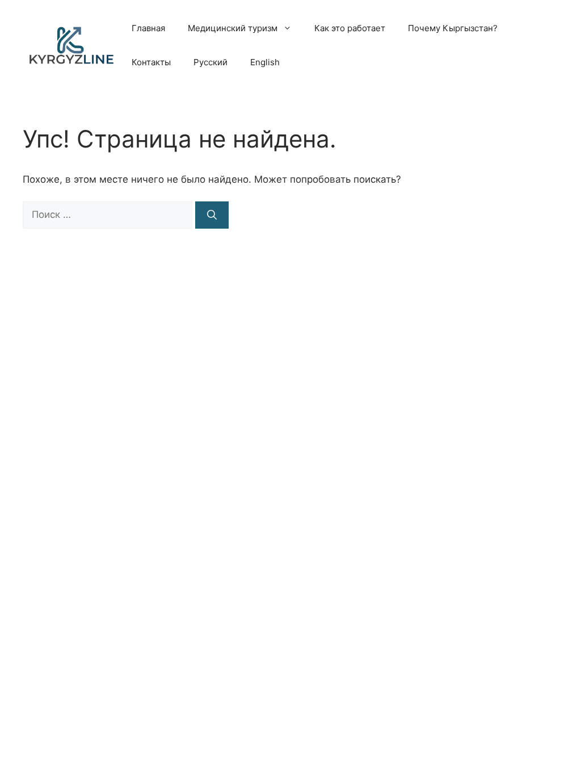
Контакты (151, 62)
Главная (148, 28)
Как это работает (349, 28)
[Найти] (212, 215)
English (265, 62)
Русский (210, 62)
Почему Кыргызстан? (453, 28)
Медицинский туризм (232, 28)
